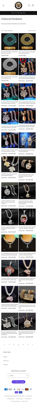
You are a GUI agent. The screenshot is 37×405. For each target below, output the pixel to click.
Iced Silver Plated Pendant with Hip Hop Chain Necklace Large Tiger (9, 127)
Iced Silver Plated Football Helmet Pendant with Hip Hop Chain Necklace (9, 228)
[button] (3, 5)
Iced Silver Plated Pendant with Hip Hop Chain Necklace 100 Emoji (9, 102)
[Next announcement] (34, 13)
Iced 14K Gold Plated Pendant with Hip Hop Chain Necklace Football (27, 126)
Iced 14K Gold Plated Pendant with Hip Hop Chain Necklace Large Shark (27, 333)
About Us (6, 360)
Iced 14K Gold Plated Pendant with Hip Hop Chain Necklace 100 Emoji (27, 77)
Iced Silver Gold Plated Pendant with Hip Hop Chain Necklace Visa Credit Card (9, 333)
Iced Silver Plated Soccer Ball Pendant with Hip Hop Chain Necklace (8, 202)
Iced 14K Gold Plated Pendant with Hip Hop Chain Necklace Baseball (9, 254)
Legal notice (25, 401)
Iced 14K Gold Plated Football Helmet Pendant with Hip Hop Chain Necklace (26, 202)
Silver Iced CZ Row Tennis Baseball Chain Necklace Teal (9, 52)
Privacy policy (28, 398)
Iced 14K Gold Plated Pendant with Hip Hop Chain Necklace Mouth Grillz (27, 280)
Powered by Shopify (20, 396)
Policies (5, 364)
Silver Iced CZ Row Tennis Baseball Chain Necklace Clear (9, 77)
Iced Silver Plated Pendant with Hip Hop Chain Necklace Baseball (27, 254)
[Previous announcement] (3, 13)
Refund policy (29, 396)
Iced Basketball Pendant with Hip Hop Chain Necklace (27, 150)
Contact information (15, 401)
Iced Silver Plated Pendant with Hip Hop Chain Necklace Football (9, 150)
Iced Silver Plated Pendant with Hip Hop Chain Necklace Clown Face (9, 279)
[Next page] (32, 344)
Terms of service (19, 398)
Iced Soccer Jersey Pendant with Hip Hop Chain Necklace (9, 174)
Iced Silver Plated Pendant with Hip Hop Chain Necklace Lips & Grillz (27, 227)
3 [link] (18, 344)
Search (5, 357)
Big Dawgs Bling (12, 396)
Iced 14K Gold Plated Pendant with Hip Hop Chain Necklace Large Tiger (27, 102)
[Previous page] (4, 344)
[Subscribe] (27, 376)
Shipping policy (10, 398)
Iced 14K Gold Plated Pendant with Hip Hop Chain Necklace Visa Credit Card (27, 306)
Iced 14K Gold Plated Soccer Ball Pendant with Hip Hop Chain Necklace (26, 176)
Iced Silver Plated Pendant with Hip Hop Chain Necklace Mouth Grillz (9, 305)
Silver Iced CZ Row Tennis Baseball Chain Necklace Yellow (27, 52)
